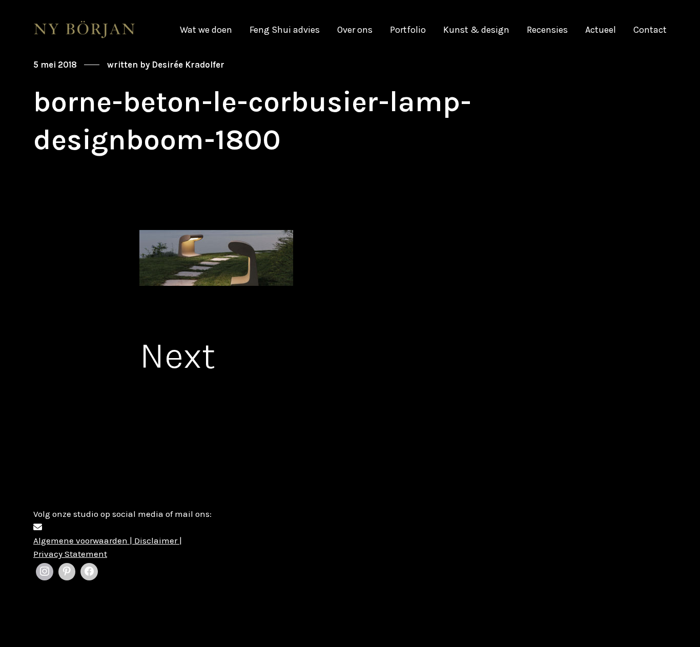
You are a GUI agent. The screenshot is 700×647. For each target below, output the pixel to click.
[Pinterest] (67, 571)
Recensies (547, 29)
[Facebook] (89, 571)
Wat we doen (206, 29)
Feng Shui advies (285, 29)
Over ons (355, 29)
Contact (650, 29)
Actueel (600, 29)
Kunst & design (476, 29)
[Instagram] (44, 571)
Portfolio (408, 29)
